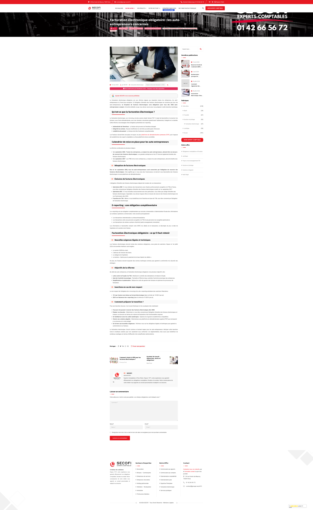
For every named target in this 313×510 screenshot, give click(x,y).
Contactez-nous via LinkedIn (191, 469)
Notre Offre (129, 8)
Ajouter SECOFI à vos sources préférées (127, 96)
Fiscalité (186, 115)
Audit (185, 110)
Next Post (149, 363)
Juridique (186, 128)
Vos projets (141, 8)
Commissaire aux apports (168, 469)
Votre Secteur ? (154, 8)
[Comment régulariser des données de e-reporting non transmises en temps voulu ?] (185, 83)
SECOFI (125, 84)
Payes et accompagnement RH (191, 160)
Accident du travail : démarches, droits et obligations (154, 358)
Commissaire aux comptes (168, 472)
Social (185, 133)
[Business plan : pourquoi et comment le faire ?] (185, 74)
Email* (146, 424)
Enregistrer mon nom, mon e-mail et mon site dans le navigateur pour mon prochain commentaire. (139, 432)
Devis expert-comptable (192, 140)
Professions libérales (143, 494)
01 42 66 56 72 (199, 2)
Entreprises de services (143, 476)
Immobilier (140, 490)
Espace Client (220, 2)
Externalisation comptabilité (168, 476)
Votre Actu (186, 106)
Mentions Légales (168, 502)
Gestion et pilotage (189, 119)
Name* (112, 424)
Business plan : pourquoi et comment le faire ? (196, 76)
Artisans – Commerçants (144, 472)
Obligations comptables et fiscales (193, 151)
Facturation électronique (187, 8)
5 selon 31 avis (296, 506)
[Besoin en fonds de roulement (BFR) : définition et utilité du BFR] (185, 64)
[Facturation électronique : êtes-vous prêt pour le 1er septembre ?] (185, 93)
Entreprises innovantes (143, 480)
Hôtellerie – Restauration (144, 487)
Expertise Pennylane (166, 483)
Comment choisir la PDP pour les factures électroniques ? (130, 358)
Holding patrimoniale (143, 483)
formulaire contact (190, 471)
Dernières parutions (169, 8)
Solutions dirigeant (188, 170)
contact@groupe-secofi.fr (124, 2)
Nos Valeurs (119, 8)
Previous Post (123, 362)
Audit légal (186, 174)
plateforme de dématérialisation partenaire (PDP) (155, 135)
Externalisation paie (166, 480)
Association (140, 469)
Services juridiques (166, 490)
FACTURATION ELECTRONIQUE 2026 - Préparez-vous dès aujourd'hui (144, 88)
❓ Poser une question (138, 346)
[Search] (203, 8)
